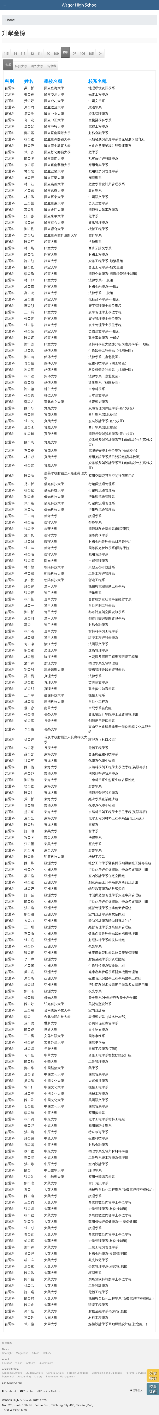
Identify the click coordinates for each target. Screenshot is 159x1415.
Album (35, 1352)
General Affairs (55, 1372)
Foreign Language (77, 1372)
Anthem (30, 1362)
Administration (10, 1369)
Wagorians (22, 1352)
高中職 (51, 66)
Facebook (10, 1391)
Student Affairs (34, 1372)
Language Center (12, 1382)
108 (65, 52)
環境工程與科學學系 (103, 637)
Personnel (8, 1376)
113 (23, 54)
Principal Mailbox (50, 1391)
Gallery (47, 1352)
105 (91, 54)
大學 (8, 65)
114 (14, 54)
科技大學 (21, 66)
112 (31, 54)
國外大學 (37, 66)
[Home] (79, 5)
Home (10, 20)
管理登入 (137, 1390)
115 (6, 54)
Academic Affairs (12, 1372)
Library (38, 1376)
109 (56, 54)
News (5, 1349)
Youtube (28, 1391)
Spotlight (7, 1352)
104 (100, 54)
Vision (18, 1362)
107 (73, 54)
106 (82, 54)
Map (89, 1405)
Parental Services (135, 1372)
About (5, 1359)
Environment (46, 1362)
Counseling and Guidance (107, 1372)
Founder (7, 1362)
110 (47, 54)
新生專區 (7, 1343)
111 (39, 54)
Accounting (24, 1376)
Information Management (60, 1376)
